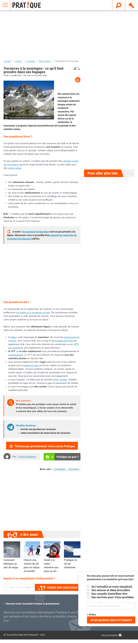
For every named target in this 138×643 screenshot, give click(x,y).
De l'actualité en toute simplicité (111, 586)
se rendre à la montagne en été (33, 312)
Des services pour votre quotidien (112, 597)
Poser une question (62, 587)
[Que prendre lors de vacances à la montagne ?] (29, 100)
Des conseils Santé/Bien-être (109, 593)
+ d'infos (91, 614)
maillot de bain (31, 365)
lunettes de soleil (63, 340)
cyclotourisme (15, 354)
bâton (14, 337)
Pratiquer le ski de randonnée (70, 564)
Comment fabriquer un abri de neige (11, 564)
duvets (63, 379)
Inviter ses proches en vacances (38, 429)
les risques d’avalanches (35, 231)
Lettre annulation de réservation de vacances (45, 432)
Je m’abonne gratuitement (111, 620)
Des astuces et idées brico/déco (110, 590)
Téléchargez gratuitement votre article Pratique (44, 446)
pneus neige (14, 168)
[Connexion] (132, 5)
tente (56, 379)
